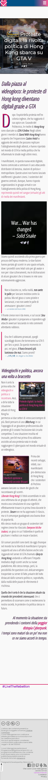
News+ (27, 26)
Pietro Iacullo (28, 762)
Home (21, 26)
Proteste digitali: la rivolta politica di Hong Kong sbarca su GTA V (24, 46)
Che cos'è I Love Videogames (35, 769)
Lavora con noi (41, 771)
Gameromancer (40, 773)
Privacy (44, 777)
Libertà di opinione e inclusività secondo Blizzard (15, 479)
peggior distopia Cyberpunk (35, 625)
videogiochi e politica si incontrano (7, 394)
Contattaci (42, 775)
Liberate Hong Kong (10, 496)
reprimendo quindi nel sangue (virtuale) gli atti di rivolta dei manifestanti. (23, 195)
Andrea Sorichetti (24, 29)
